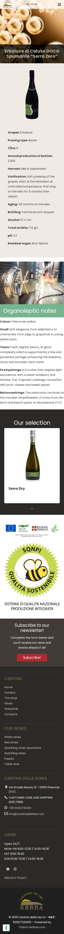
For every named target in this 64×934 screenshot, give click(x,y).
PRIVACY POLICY (15, 878)
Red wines (11, 742)
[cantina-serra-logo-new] (8, 4)
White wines (12, 737)
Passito (9, 759)
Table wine (11, 764)
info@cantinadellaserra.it (26, 814)
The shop (10, 698)
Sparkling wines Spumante (22, 748)
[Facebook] (7, 869)
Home (8, 687)
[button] (59, 4)
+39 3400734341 (20, 808)
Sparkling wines (15, 753)
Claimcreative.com (32, 927)
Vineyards (11, 709)
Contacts (10, 714)
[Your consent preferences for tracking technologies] (6, 927)
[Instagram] (14, 869)
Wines (8, 703)
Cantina (9, 693)
